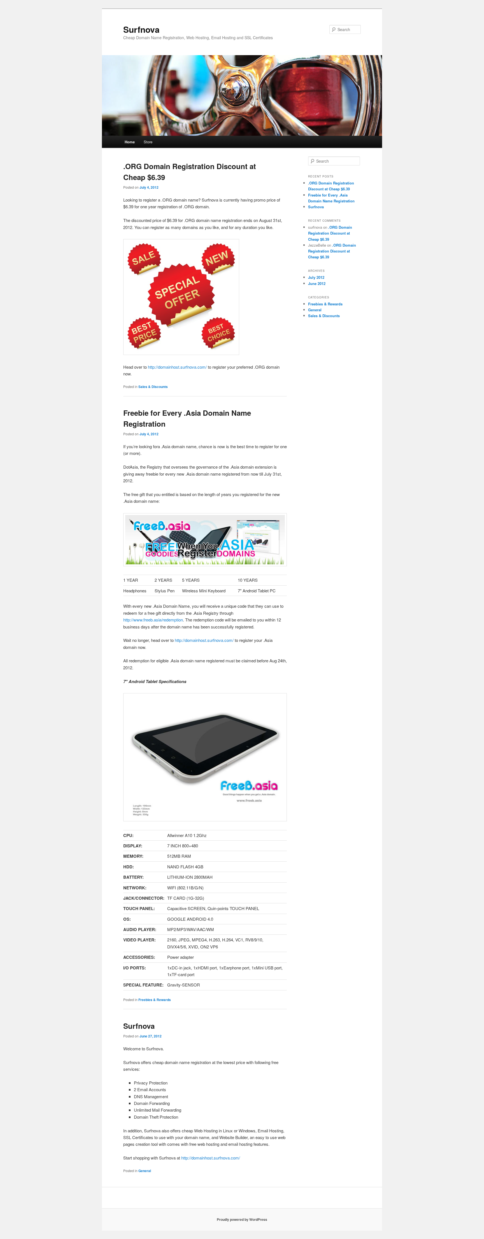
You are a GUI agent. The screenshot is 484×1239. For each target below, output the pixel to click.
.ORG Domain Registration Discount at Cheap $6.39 (330, 233)
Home (130, 141)
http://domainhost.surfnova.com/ (177, 367)
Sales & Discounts (153, 386)
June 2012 (316, 283)
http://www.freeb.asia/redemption (153, 620)
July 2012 (316, 277)
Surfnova (141, 29)
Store (148, 141)
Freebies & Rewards (154, 999)
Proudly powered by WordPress (242, 1219)
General (144, 1170)
